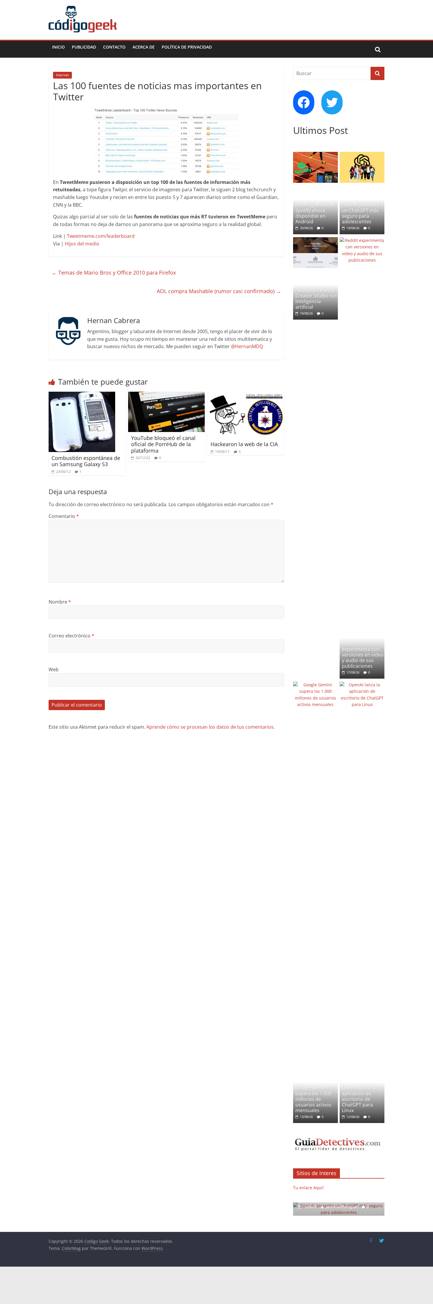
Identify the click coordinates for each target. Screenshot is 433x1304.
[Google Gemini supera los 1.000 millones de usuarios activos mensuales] (315, 684)
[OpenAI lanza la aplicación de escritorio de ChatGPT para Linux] (362, 684)
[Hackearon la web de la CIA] (246, 395)
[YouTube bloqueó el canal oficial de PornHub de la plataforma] (166, 395)
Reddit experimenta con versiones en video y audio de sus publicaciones (363, 654)
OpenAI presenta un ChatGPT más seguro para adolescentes (360, 213)
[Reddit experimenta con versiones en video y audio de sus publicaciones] (362, 240)
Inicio (58, 47)
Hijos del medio (82, 243)
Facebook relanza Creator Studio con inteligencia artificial (316, 298)
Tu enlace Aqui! (308, 1187)
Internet (62, 74)
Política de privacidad (187, 47)
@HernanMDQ (247, 346)
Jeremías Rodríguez (342, 1206)
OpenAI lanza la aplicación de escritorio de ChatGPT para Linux (359, 1099)
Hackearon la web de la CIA (244, 444)
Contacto (114, 47)
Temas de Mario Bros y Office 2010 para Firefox (114, 272)
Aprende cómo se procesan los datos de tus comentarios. (210, 727)
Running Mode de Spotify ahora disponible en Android (315, 213)
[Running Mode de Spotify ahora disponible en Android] (315, 155)
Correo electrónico (71, 635)
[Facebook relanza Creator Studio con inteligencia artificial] (315, 240)
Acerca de (144, 47)
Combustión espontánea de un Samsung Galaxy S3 (86, 461)
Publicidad (84, 47)
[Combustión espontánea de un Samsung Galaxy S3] (82, 395)
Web (54, 669)
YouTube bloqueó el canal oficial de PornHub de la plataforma (163, 444)
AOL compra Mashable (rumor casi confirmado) (219, 291)
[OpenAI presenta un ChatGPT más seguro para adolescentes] (362, 155)
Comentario (64, 516)
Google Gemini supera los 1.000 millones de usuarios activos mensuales (313, 1099)
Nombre (60, 602)
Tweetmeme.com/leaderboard (101, 236)
